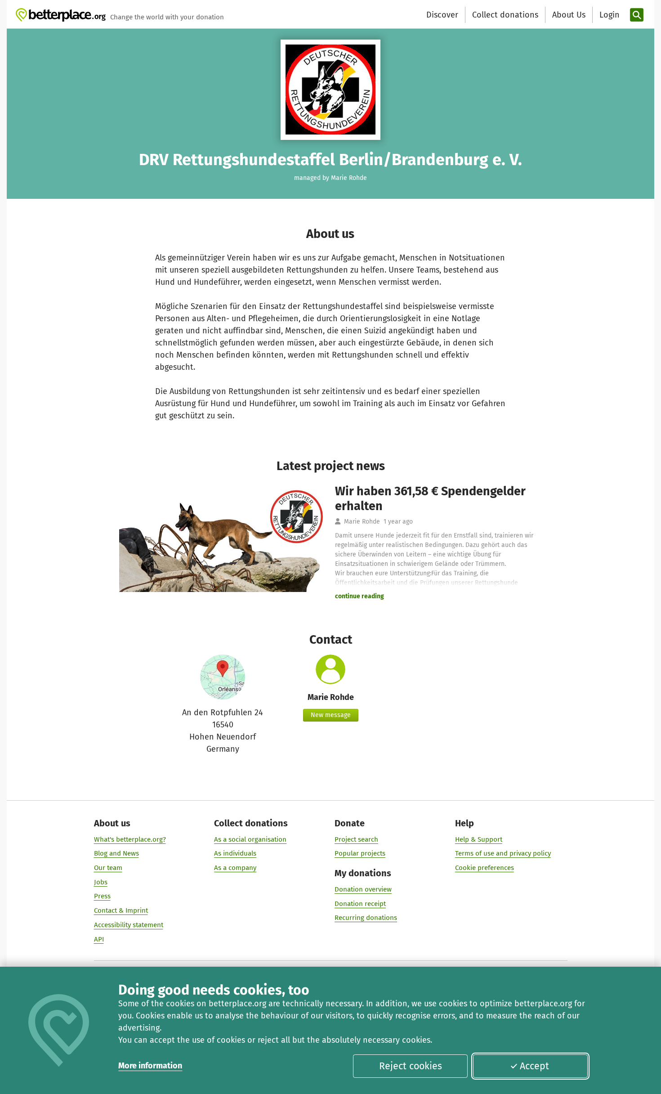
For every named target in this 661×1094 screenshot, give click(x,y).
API (99, 939)
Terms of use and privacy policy (503, 853)
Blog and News (116, 853)
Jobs (100, 882)
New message (331, 715)
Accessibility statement (128, 925)
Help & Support (478, 839)
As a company (235, 868)
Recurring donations (366, 918)
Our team (108, 868)
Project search (356, 839)
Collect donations (505, 15)
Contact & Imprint (121, 910)
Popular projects (360, 853)
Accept (534, 1066)
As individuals (235, 853)
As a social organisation (250, 839)
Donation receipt (360, 904)
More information (150, 1066)
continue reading (359, 596)
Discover (442, 15)
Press (102, 896)
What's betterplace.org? (130, 839)
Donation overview (363, 889)
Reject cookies (410, 1066)
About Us (568, 15)
